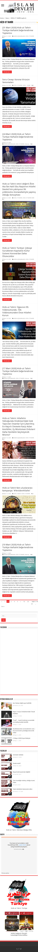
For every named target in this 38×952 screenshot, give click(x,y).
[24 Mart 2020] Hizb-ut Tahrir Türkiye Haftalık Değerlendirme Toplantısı (17, 137)
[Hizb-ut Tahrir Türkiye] (19, 892)
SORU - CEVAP (26, 85)
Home (2, 18)
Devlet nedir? (17, 763)
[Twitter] (21, 949)
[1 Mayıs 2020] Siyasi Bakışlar (21, 738)
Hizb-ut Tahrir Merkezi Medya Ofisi (19, 830)
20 (28, 601)
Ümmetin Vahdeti (18, 755)
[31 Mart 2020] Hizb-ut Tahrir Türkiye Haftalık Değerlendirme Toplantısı (17, 30)
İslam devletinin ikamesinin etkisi (22, 789)
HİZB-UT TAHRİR (29, 36)
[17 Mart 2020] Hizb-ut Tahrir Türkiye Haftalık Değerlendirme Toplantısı (17, 371)
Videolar (27, 144)
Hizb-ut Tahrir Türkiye (19, 908)
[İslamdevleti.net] (19, 7)
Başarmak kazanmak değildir (21, 772)
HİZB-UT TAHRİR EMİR (28, 198)
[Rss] (17, 949)
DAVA (15, 493)
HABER (19, 493)
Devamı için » (7, 72)
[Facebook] (19, 949)
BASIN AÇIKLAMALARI (19, 36)
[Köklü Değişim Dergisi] (19, 921)
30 (32, 604)
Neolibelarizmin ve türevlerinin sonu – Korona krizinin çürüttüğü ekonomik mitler (24, 730)
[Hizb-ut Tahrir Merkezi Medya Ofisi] (19, 814)
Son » (3, 606)
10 (24, 601)
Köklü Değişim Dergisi (19, 933)
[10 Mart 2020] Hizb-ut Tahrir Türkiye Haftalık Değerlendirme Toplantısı (17, 547)
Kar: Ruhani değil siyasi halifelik (22, 703)
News (7, 18)
